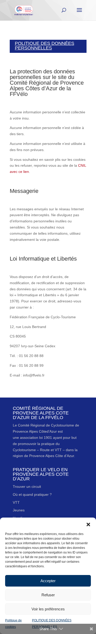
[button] (88, 524)
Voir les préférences (48, 609)
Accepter (48, 581)
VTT (16, 502)
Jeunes (19, 510)
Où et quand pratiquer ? (32, 494)
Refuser (48, 595)
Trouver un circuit (27, 486)
